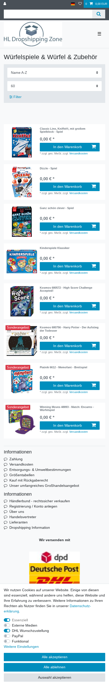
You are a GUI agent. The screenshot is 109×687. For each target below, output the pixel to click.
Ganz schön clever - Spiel (57, 208)
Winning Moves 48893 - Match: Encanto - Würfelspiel (67, 408)
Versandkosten (78, 153)
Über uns (16, 512)
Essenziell (20, 620)
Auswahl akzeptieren (54, 677)
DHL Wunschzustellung (30, 631)
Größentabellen (21, 475)
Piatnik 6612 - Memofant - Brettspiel (63, 367)
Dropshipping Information (29, 527)
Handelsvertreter (22, 517)
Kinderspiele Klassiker (54, 247)
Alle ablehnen (54, 667)
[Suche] (98, 14)
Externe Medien (24, 625)
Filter (17, 97)
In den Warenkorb (67, 147)
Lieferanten (18, 522)
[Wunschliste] (80, 4)
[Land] (73, 4)
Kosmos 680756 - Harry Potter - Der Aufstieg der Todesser (69, 329)
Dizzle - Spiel (48, 168)
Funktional (20, 641)
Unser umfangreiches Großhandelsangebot (44, 486)
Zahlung (16, 459)
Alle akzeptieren (54, 657)
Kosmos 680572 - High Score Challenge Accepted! (66, 289)
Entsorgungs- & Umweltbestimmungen (40, 470)
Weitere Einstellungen (21, 647)
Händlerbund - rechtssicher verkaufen (39, 501)
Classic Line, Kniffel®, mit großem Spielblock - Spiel (62, 130)
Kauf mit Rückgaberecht (28, 480)
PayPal (17, 636)
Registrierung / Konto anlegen (33, 506)
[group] (22, 142)
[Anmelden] (5, 4)
